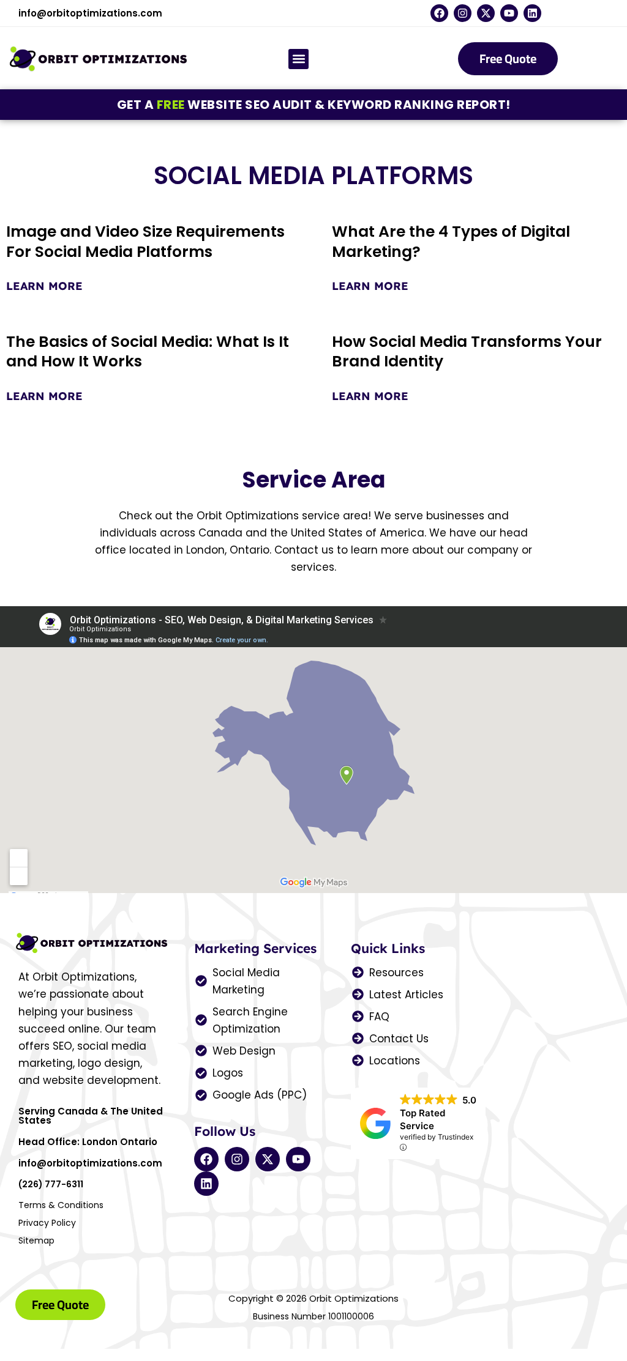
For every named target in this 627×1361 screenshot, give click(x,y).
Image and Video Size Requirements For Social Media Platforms (145, 241)
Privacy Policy (47, 1223)
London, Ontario (227, 550)
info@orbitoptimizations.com (90, 13)
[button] (298, 59)
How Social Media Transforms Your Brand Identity (467, 352)
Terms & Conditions (60, 1205)
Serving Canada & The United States (90, 1116)
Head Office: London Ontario (87, 1141)
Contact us (304, 550)
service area (335, 515)
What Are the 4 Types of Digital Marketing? (451, 241)
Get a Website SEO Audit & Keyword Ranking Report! (314, 104)
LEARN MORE (44, 286)
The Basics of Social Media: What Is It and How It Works (147, 352)
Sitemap (36, 1240)
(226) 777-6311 (50, 1184)
